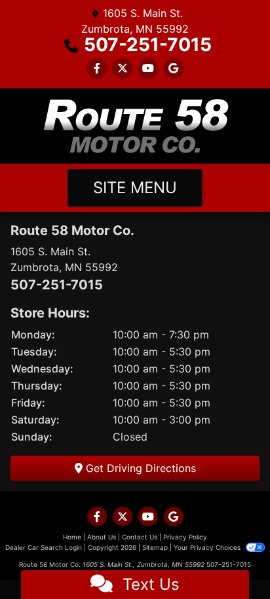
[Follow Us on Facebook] (97, 68)
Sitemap (155, 547)
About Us (101, 537)
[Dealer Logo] (135, 126)
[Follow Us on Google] (173, 68)
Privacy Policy (185, 537)
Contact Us (139, 537)
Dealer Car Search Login (43, 547)
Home (72, 537)
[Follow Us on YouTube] (148, 68)
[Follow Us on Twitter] (122, 68)
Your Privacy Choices (208, 547)
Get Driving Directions (139, 468)
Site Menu (135, 187)
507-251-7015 (148, 44)
